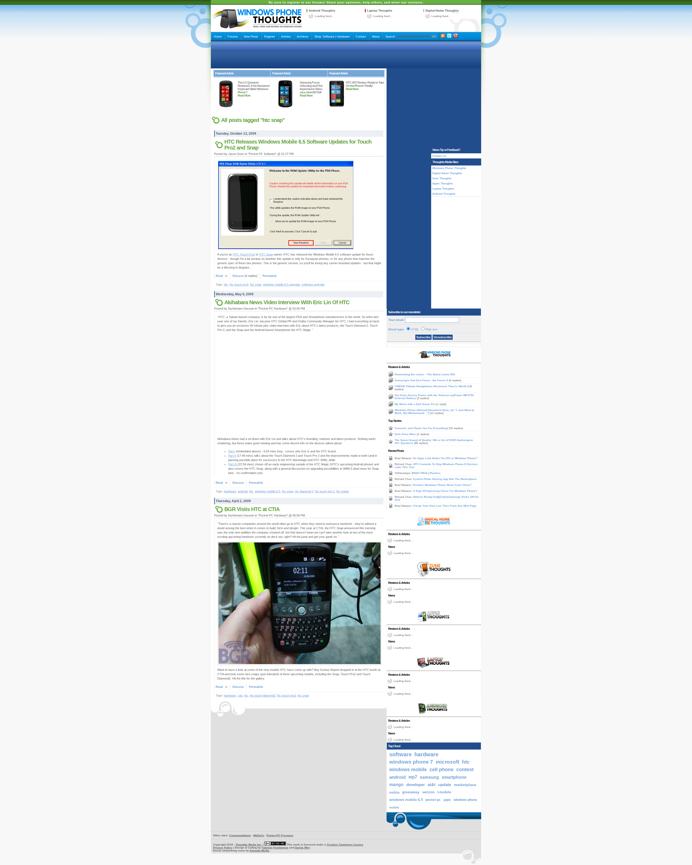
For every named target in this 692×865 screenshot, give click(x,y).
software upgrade (313, 284)
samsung (429, 777)
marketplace (465, 785)
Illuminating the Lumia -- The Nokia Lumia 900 (425, 374)
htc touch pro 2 (325, 491)
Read (219, 275)
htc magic (342, 491)
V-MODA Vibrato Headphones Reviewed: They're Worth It (432, 386)
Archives (302, 36)
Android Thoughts (322, 10)
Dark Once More (406, 434)
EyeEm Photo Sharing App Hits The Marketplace (445, 479)
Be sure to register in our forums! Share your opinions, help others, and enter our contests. (346, 2)
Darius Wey (302, 847)
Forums (233, 36)
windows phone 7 (411, 762)
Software (328, 36)
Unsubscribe (443, 337)
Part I (231, 451)
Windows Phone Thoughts (449, 168)
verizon (428, 792)
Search (390, 36)
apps (447, 800)
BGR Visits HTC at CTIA (252, 509)
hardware (230, 491)
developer (415, 784)
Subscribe (423, 337)
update (444, 785)
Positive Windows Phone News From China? (442, 484)
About (376, 36)
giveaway (411, 792)
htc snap (255, 284)
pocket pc (433, 800)
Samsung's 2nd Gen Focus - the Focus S (422, 380)
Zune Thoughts (442, 178)
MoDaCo (258, 835)
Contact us (439, 155)
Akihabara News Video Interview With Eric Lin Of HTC (286, 302)
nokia (394, 792)
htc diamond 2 (304, 491)
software (400, 754)
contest (465, 769)
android (243, 491)
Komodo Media (259, 850)
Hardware (343, 36)
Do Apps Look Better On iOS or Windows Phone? (445, 458)
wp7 (412, 777)
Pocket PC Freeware (280, 835)
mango (396, 784)
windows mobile (408, 769)
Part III (233, 464)
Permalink (269, 275)
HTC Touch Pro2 (244, 254)
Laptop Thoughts (379, 10)
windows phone (465, 799)
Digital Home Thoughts (442, 10)
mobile (394, 807)
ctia (240, 695)
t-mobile (444, 792)
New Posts (251, 36)
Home (218, 36)
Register (269, 36)
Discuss (238, 275)
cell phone (442, 769)
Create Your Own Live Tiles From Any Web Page (445, 505)
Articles (286, 36)
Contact (361, 36)
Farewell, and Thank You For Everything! (422, 428)
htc (226, 284)
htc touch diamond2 (262, 695)
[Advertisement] (346, 54)
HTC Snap (266, 254)
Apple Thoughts (442, 183)
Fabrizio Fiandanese (275, 847)
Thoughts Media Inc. (248, 844)
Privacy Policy (222, 847)
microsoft (447, 762)
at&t (431, 784)
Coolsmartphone (240, 835)
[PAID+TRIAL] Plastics (426, 473)
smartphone (454, 777)
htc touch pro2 (238, 284)
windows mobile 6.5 (267, 491)
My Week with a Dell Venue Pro (415, 404)
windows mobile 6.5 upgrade (281, 284)
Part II (232, 455)
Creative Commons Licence (345, 844)
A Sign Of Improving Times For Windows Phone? (445, 490)
